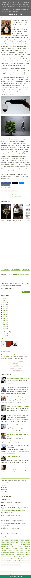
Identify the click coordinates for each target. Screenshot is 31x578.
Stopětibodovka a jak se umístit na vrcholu (17, 466)
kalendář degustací (5, 356)
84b (9, 562)
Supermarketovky (20, 554)
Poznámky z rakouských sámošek (15, 425)
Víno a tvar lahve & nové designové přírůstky (12, 16)
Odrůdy (5, 562)
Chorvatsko (13, 558)
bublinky (13, 542)
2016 (4, 318)
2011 (4, 328)
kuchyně (28, 554)
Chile (20, 556)
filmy (2, 554)
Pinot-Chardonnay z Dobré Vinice (15, 456)
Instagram (4, 485)
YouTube (4, 487)
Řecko (18, 558)
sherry (22, 550)
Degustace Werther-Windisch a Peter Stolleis (18, 387)
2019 (4, 312)
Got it (20, 14)
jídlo (10, 550)
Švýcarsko (19, 564)
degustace (21, 540)
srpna (5, 338)
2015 (4, 320)
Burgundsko (27, 546)
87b (12, 562)
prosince (6, 330)
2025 (4, 300)
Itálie (2, 548)
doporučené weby (5, 546)
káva (29, 560)
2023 (4, 304)
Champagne (15, 550)
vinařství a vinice (5, 542)
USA (29, 556)
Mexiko (2, 564)
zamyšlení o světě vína (13, 190)
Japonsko (28, 552)
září (5, 336)
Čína (14, 564)
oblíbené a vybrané (25, 544)
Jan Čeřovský (8, 187)
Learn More (13, 14)
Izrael (24, 562)
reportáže (15, 548)
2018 (4, 314)
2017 (4, 316)
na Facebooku (17, 285)
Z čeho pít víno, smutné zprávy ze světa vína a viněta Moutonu (13, 510)
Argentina (3, 560)
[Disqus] (15, 245)
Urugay (11, 564)
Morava (20, 546)
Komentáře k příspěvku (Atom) (20, 274)
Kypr (29, 558)
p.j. (1, 519)
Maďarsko (12, 552)
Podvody (22, 552)
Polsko (19, 560)
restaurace (27, 550)
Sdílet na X (15, 182)
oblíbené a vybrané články (22, 283)
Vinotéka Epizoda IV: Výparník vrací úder (17, 415)
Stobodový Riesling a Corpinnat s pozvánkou (18, 406)
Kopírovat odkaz (5, 185)
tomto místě (12, 355)
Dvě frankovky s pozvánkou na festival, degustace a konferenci (13, 504)
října (5, 334)
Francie (28, 542)
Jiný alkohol (4, 550)
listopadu (6, 332)
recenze (7, 540)
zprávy (17, 542)
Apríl (20, 562)
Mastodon (4, 493)
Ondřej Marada (4, 512)
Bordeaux (8, 548)
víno (5, 190)
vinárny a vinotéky (10, 554)
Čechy (17, 552)
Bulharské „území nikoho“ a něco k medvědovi (18, 378)
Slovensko (9, 556)
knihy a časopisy (5, 552)
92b (17, 562)
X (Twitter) (4, 491)
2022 (4, 306)
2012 (4, 326)
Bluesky (21, 182)
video (8, 558)
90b (14, 562)
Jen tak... (27, 540)
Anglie (24, 556)
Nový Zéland (9, 560)
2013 (4, 324)
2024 (4, 302)
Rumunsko (24, 560)
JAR (2, 562)
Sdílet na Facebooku (6, 182)
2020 (4, 310)
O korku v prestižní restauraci (7, 530)
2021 (4, 308)
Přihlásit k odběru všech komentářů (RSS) (11, 533)
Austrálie (3, 558)
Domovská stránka (15, 269)
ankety (21, 548)
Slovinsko (16, 556)
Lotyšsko (28, 562)
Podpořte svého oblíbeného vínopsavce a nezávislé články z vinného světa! (15, 195)
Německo (14, 546)
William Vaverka (4, 505)
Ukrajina (7, 564)
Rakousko (27, 548)
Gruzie (14, 560)
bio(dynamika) (14, 540)
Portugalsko (23, 558)
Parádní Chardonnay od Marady (15, 397)
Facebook (4, 489)
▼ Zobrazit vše (4, 338)
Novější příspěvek (5, 269)
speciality (3, 556)
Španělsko (22, 542)
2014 (4, 322)
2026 (4, 299)
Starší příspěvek (26, 269)
